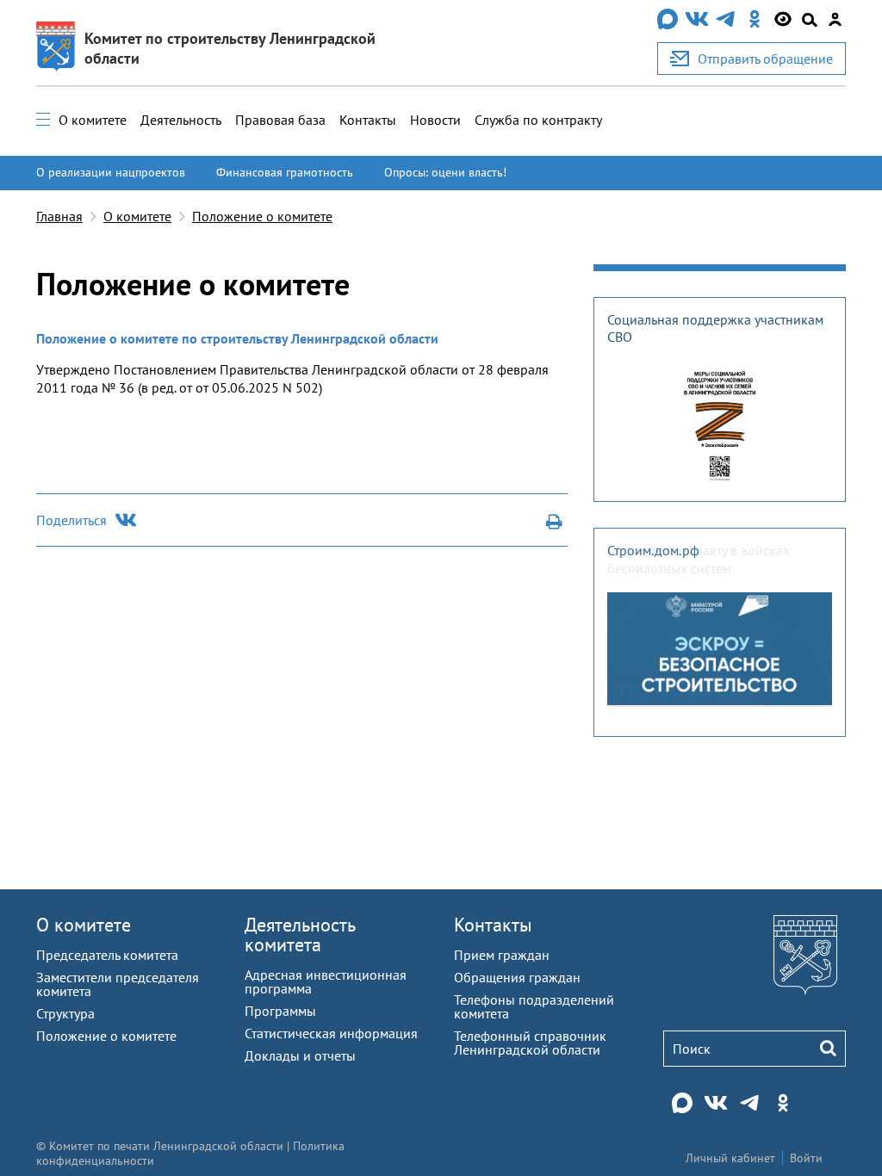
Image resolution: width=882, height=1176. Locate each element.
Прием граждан (502, 954)
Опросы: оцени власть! (445, 172)
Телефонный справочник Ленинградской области (530, 1042)
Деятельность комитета (300, 934)
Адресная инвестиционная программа (326, 981)
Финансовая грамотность (284, 172)
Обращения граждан (517, 977)
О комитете (93, 119)
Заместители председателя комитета (117, 984)
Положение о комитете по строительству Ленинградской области (237, 338)
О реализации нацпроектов (110, 172)
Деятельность (180, 119)
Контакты (367, 119)
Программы (280, 1010)
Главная (59, 216)
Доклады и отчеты (300, 1055)
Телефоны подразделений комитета (534, 1006)
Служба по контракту (538, 119)
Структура (65, 1013)
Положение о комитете (262, 216)
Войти (806, 1158)
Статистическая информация (331, 1033)
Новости (435, 119)
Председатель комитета (107, 954)
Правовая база (280, 119)
